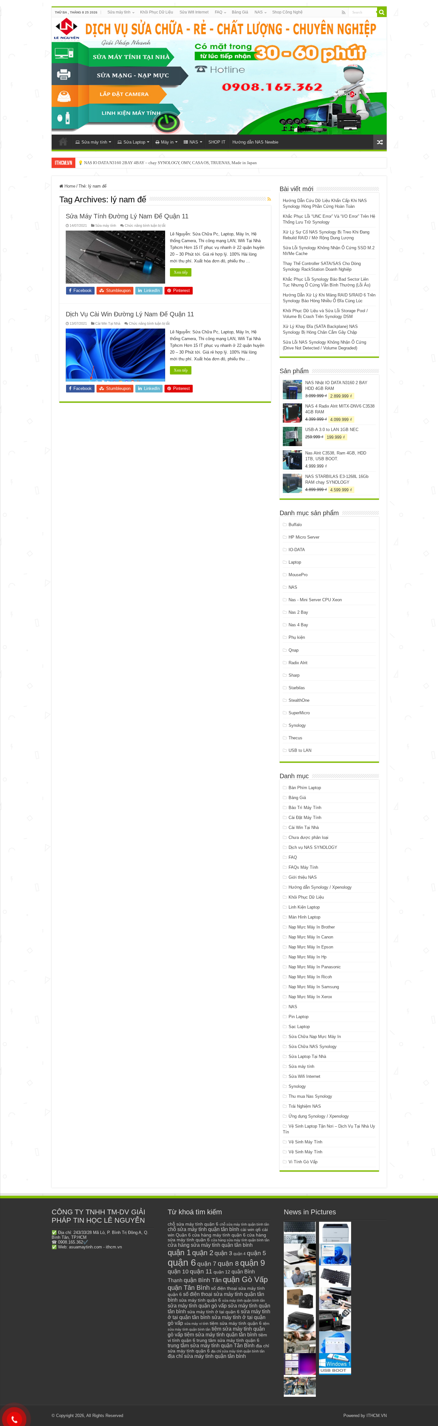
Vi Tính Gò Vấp (303, 1161)
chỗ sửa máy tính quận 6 (193, 1224)
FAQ (218, 12)
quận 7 (206, 1263)
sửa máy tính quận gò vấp (197, 1305)
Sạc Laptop (299, 1026)
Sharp (294, 675)
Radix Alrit (298, 662)
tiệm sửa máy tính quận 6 (236, 1323)
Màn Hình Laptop (304, 917)
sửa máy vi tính (196, 1323)
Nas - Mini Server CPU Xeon (315, 599)
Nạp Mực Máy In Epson (311, 947)
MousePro (298, 574)
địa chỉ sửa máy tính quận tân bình (207, 1356)
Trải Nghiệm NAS (305, 1106)
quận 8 (228, 1263)
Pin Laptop (298, 1016)
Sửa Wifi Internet (194, 12)
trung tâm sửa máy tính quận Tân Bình (211, 1345)
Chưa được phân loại (308, 837)
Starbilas (297, 687)
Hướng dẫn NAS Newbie (255, 142)
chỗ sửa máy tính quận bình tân (244, 1224)
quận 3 (223, 1253)
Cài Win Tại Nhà (107, 323)
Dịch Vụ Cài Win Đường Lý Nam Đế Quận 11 (130, 314)
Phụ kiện (297, 637)
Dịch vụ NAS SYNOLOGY (313, 847)
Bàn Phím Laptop (305, 787)
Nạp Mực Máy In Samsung (314, 986)
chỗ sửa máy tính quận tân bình (203, 1229)
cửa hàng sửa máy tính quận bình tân (240, 1240)
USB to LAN (300, 750)
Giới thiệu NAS (303, 877)
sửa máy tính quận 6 (200, 1300)
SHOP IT (216, 142)
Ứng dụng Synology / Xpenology (319, 1116)
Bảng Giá (240, 12)
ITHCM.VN (376, 1415)
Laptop (295, 562)
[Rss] (343, 12)
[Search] (382, 12)
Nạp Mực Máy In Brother (312, 927)
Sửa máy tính (119, 12)
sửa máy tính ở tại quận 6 (213, 1311)
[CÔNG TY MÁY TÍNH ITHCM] (219, 76)
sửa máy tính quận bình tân (243, 1300)
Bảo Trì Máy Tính (305, 807)
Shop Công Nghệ (287, 12)
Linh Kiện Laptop (304, 907)
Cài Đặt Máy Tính (305, 817)
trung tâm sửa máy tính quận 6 (228, 1340)
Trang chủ (63, 141)
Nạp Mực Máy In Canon (311, 937)
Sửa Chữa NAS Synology (313, 1046)
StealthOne (299, 700)
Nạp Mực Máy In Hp (307, 957)
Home (69, 186)
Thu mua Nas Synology (310, 1096)
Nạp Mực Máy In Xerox (310, 996)
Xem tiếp (181, 272)
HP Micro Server (304, 537)
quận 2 (202, 1253)
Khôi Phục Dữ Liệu (156, 12)
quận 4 (239, 1254)
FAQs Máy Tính (303, 867)
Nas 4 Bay (298, 624)
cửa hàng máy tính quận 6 (219, 1234)
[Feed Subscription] (269, 199)
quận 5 (256, 1253)
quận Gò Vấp (245, 1279)
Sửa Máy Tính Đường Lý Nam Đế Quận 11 (127, 216)
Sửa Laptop (134, 142)
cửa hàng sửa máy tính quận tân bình (210, 1245)
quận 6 (182, 1262)
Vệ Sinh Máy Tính (305, 1142)
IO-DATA (297, 549)
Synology (297, 725)
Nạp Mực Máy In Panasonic (315, 966)
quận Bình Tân (203, 1280)
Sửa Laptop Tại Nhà (307, 1056)
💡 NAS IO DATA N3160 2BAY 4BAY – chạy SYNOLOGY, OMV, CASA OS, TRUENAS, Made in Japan (167, 162)
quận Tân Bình (189, 1287)
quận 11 (201, 1271)
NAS (259, 12)
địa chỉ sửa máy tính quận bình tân (238, 1351)
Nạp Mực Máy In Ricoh (310, 976)
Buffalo (295, 524)
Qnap (294, 650)
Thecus (295, 737)
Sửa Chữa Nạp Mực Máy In (315, 1036)
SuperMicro (299, 712)
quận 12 (222, 1271)
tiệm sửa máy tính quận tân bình (220, 1334)
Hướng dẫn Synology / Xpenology (320, 887)
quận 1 (179, 1252)
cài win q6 (250, 1229)
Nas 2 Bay (298, 612)
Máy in (167, 142)
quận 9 (252, 1263)
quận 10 (178, 1271)
